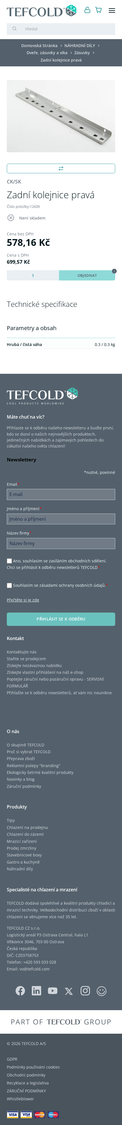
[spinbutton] (33, 275)
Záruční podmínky (24, 786)
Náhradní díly (20, 868)
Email (13, 484)
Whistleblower (20, 1098)
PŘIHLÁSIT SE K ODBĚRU (61, 619)
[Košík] (98, 10)
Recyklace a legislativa (28, 1083)
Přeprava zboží (21, 758)
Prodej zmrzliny (21, 848)
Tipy (11, 820)
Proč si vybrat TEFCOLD (29, 751)
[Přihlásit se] (87, 10)
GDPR (12, 1059)
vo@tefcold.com (35, 969)
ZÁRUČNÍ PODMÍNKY (26, 1091)
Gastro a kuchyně (23, 862)
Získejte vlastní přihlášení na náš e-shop (45, 672)
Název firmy (19, 533)
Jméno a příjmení (24, 508)
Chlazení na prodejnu (27, 827)
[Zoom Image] (61, 116)
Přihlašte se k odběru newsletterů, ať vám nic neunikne (59, 692)
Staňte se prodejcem (26, 658)
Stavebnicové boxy (24, 855)
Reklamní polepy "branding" (33, 765)
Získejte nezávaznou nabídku (34, 665)
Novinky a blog (21, 779)
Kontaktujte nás (22, 652)
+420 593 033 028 (39, 962)
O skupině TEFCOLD (25, 745)
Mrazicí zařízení (22, 841)
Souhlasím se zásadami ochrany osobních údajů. (60, 585)
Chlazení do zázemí (25, 834)
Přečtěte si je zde (23, 600)
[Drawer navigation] (112, 10)
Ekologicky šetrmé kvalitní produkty (40, 772)
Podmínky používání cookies (33, 1067)
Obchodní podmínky (26, 1075)
